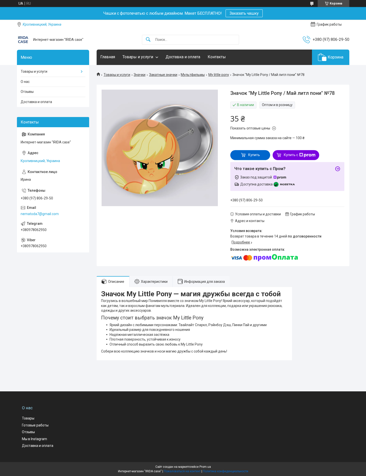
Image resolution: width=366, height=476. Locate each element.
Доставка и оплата (183, 57)
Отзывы (27, 92)
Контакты (217, 57)
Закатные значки (163, 75)
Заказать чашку (244, 13)
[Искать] (148, 40)
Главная (107, 57)
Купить (254, 155)
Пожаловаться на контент (182, 471)
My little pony (218, 75)
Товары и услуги (137, 57)
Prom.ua (205, 467)
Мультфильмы (193, 75)
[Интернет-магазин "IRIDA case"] (23, 39)
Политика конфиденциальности (225, 471)
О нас (25, 82)
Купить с (291, 155)
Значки (139, 75)
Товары (28, 418)
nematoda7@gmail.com (40, 214)
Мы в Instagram (34, 439)
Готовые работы (35, 425)
